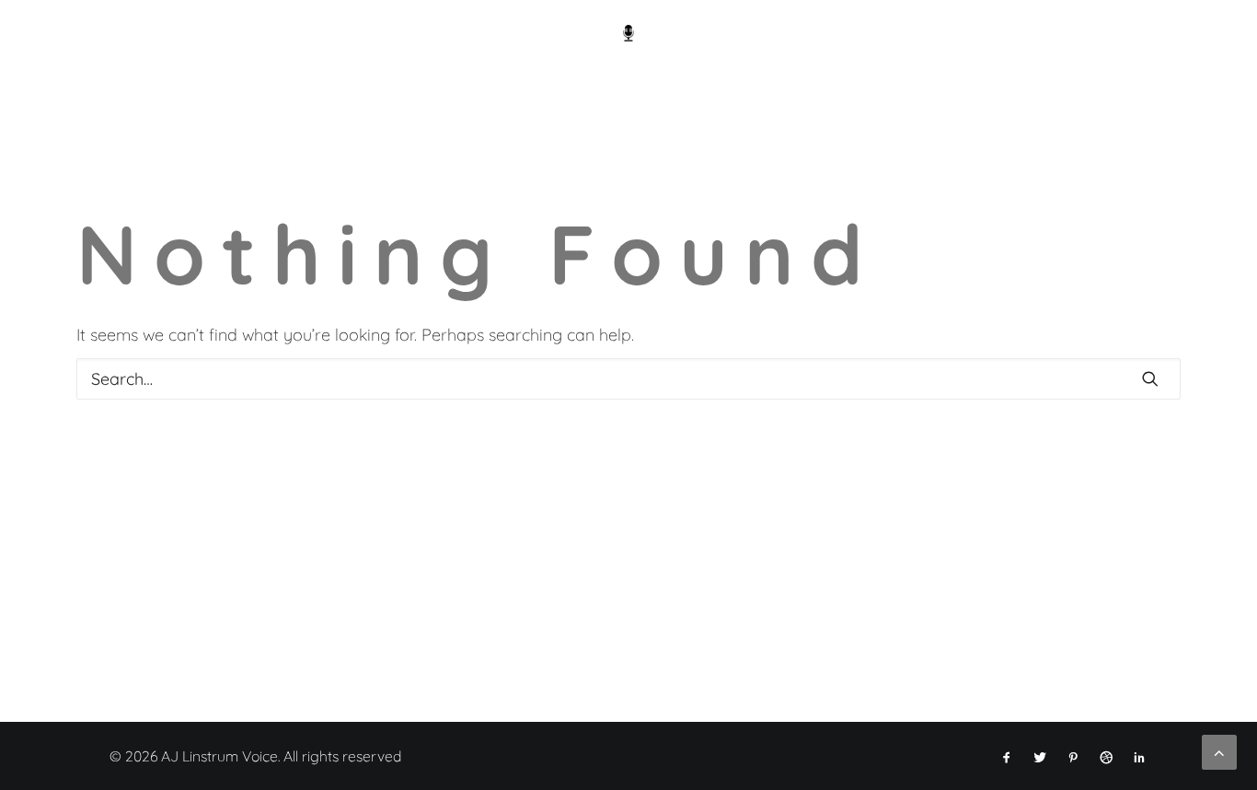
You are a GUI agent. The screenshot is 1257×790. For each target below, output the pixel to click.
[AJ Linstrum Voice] (628, 33)
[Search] (628, 379)
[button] (1150, 378)
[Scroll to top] (1219, 750)
